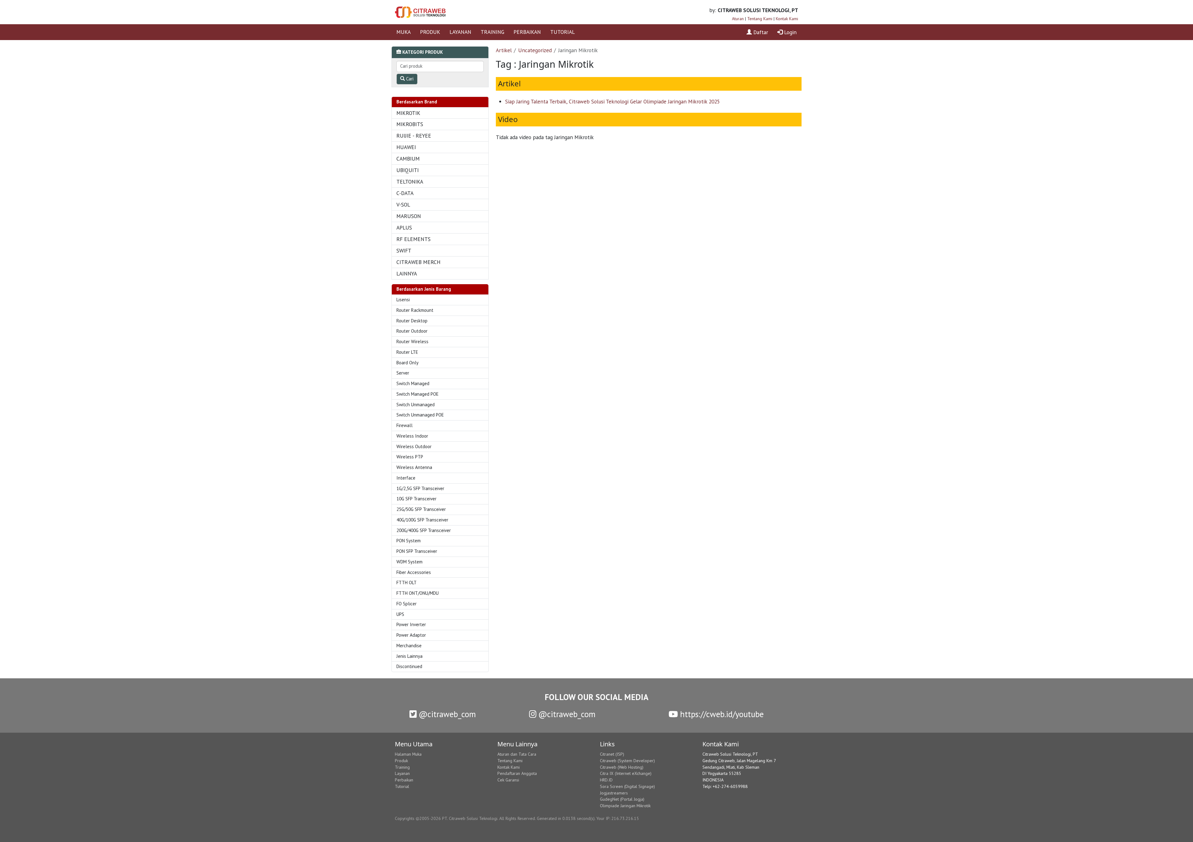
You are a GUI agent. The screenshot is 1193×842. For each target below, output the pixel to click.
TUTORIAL (562, 31)
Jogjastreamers (614, 793)
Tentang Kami (759, 18)
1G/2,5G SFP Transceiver (420, 488)
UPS (400, 614)
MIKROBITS (409, 124)
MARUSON (408, 216)
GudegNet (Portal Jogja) (622, 799)
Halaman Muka (408, 754)
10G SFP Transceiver (416, 499)
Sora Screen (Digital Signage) (627, 786)
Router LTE (407, 352)
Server (402, 373)
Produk (401, 760)
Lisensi (403, 300)
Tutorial (402, 786)
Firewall (404, 425)
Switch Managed (412, 383)
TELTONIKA (409, 181)
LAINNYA (406, 273)
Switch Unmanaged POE (420, 415)
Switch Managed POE (417, 394)
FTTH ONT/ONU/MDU (417, 593)
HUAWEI (406, 147)
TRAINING (492, 31)
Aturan (738, 18)
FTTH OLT (406, 582)
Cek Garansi (508, 780)
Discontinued (409, 666)
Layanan (402, 773)
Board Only (407, 363)
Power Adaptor (411, 635)
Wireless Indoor (412, 436)
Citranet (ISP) (612, 754)
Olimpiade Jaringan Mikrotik (625, 805)
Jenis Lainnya (409, 656)
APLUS (404, 227)
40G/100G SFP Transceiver (422, 520)
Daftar (760, 32)
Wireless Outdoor (414, 446)
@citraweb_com (446, 714)
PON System (408, 541)
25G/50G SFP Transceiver (421, 509)
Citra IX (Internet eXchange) (625, 773)
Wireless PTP (409, 457)
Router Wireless (412, 341)
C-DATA (405, 193)
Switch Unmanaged (415, 404)
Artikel (504, 50)
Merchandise (409, 646)
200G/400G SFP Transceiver (423, 530)
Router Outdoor (411, 331)
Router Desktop (411, 321)
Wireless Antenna (414, 467)
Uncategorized (535, 50)
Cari (409, 79)
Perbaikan (404, 780)
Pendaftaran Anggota (517, 773)
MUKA (403, 31)
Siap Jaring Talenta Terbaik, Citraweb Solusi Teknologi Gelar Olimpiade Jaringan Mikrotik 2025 (612, 101)
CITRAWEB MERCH (418, 262)
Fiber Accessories (413, 572)
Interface (405, 478)
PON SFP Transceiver (416, 551)
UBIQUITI (407, 170)
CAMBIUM (408, 158)
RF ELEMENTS (413, 239)
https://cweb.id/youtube (721, 714)
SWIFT (403, 250)
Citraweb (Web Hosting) (621, 767)
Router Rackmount (414, 310)
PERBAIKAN (527, 31)
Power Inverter (411, 624)
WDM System (409, 562)
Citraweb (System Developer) (627, 760)
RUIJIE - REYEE (413, 135)
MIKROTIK (408, 112)
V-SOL (403, 204)
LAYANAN (460, 31)
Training (402, 767)
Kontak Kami (787, 18)
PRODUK (430, 31)
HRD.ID (606, 780)
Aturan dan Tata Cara (516, 754)
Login (790, 32)
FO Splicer (406, 604)
